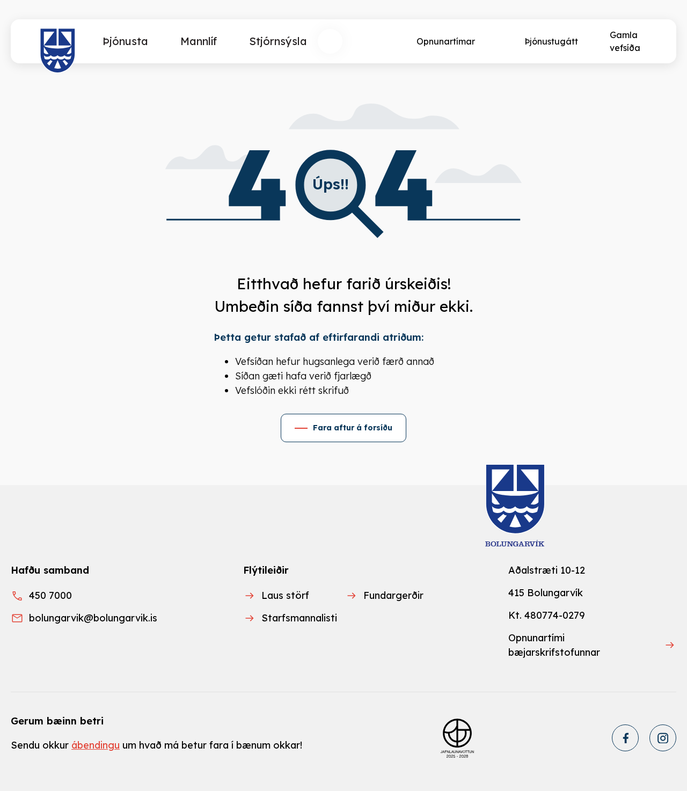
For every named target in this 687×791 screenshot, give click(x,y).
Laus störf (285, 595)
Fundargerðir (393, 595)
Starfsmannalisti (299, 618)
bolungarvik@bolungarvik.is (93, 618)
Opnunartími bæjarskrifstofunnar (554, 645)
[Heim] (58, 51)
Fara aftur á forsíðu (352, 428)
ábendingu (95, 745)
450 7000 (50, 595)
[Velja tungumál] (370, 41)
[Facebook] (625, 737)
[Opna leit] (330, 41)
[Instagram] (662, 737)
